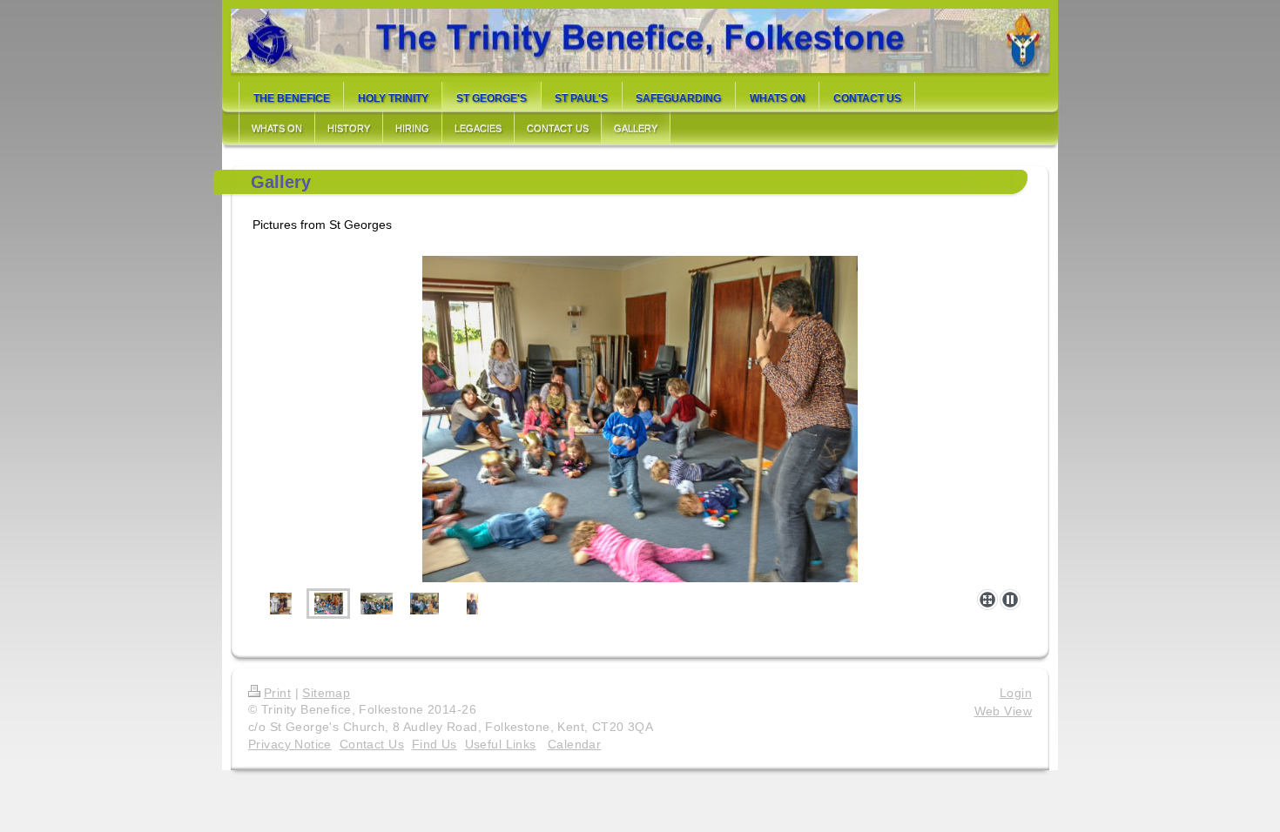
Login (1016, 693)
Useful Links (500, 744)
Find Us (434, 744)
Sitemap (326, 693)
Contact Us (372, 744)
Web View (1003, 711)
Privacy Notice (290, 744)
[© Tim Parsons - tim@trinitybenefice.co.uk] (281, 603)
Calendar (574, 744)
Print (277, 693)
